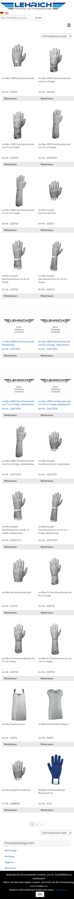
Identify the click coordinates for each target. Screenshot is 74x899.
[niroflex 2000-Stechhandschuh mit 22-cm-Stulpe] (19, 190)
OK (40, 894)
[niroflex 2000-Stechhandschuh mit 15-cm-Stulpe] (19, 125)
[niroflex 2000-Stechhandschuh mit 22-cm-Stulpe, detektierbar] (19, 441)
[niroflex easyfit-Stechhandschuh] (55, 190)
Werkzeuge (11, 850)
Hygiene (9, 862)
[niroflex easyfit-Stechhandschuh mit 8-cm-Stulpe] (19, 256)
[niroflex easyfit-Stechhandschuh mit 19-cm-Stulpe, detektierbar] (55, 507)
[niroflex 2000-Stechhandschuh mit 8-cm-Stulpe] (55, 59)
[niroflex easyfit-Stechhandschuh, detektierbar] (55, 441)
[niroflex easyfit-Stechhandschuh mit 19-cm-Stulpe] (55, 256)
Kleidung (9, 856)
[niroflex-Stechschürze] (19, 705)
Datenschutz (61, 889)
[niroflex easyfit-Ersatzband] (19, 770)
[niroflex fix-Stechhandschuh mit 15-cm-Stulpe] (19, 639)
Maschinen (10, 868)
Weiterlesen (10, 98)
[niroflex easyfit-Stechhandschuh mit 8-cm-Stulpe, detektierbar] (19, 507)
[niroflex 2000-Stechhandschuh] (19, 59)
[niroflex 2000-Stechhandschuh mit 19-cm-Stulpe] (55, 125)
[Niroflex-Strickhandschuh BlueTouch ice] (55, 770)
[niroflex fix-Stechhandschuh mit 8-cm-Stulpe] (55, 573)
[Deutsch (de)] (1, 12)
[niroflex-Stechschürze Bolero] (55, 705)
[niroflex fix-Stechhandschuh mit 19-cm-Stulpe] (55, 639)
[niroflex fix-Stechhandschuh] (19, 573)
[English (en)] (6, 12)
